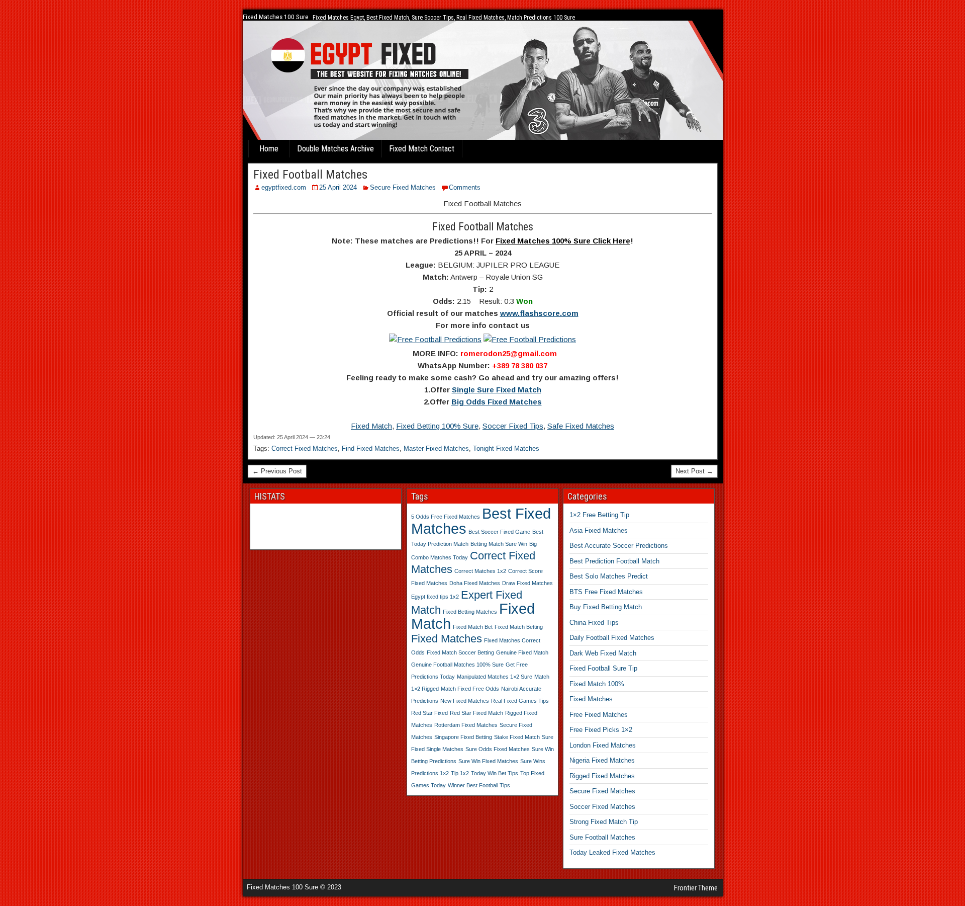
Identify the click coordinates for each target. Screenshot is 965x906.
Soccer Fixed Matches (602, 806)
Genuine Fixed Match (522, 652)
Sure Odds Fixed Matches (497, 749)
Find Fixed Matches (371, 448)
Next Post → (694, 471)
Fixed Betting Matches (470, 612)
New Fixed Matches (464, 701)
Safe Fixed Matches (580, 426)
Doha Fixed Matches (474, 583)
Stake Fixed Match (517, 737)
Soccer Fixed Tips (512, 426)
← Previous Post (277, 471)
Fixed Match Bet (473, 627)
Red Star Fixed (429, 713)
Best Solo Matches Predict (608, 576)
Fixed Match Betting (519, 627)
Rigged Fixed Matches (602, 776)
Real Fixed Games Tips (520, 701)
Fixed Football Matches (310, 175)
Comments (464, 187)
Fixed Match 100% (596, 684)
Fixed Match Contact (421, 148)
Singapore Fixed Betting (463, 737)
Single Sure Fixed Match (496, 389)
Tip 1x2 (460, 773)
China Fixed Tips (594, 622)
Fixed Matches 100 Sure (276, 17)
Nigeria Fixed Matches (602, 760)
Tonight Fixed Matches (506, 448)
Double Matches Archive (335, 148)
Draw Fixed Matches (527, 583)
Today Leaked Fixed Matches (612, 852)
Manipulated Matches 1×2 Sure (494, 677)
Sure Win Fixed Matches (488, 761)
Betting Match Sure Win (498, 544)
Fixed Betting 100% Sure (437, 426)
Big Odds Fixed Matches (496, 401)
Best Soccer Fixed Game (499, 532)
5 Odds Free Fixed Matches (445, 517)
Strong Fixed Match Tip (603, 822)
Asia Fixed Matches (598, 530)
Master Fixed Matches (436, 448)
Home (268, 148)
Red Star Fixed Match (476, 713)
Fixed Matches (446, 638)
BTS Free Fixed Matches (606, 592)
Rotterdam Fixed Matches (466, 725)
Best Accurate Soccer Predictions (618, 545)
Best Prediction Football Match (614, 561)
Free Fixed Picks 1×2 (600, 729)
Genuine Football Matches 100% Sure (457, 665)
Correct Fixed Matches (304, 448)
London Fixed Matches (602, 745)
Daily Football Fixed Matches (611, 637)
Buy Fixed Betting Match (605, 607)
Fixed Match (371, 426)
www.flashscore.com (539, 313)
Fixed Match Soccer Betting (460, 652)
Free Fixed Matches (598, 714)
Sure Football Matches (602, 837)
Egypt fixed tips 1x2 (435, 597)
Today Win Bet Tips (494, 773)
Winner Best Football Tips (479, 785)
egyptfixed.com (283, 187)
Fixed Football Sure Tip (603, 668)
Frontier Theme (696, 887)
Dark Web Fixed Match (602, 653)
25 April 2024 (338, 187)
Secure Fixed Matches (403, 187)
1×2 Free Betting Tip (599, 515)
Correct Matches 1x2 (480, 571)
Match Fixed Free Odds (470, 689)
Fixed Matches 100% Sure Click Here (563, 240)
